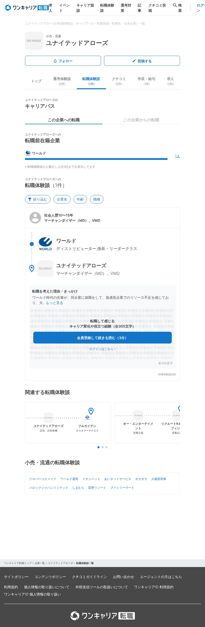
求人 (50, 7)
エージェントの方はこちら (161, 576)
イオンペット (91, 479)
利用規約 (11, 587)
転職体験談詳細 (167, 374)
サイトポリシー (16, 576)
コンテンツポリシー (50, 576)
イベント (64, 7)
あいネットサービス (117, 479)
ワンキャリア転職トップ (18, 563)
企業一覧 (40, 563)
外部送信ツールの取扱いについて (102, 587)
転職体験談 (107, 7)
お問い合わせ (123, 576)
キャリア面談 (85, 7)
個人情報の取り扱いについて (47, 587)
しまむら (78, 488)
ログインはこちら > (102, 349)
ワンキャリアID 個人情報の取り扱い (32, 594)
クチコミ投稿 (157, 7)
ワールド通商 (69, 479)
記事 (139, 7)
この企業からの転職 (141, 119)
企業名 (62, 199)
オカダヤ (141, 479)
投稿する (145, 61)
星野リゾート (97, 488)
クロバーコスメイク (42, 479)
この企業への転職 (64, 119)
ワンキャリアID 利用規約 (154, 587)
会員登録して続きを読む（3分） (102, 338)
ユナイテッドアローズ (60, 563)
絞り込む (40, 199)
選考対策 (126, 7)
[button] (102, 294)
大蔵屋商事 (158, 479)
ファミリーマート (122, 488)
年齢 (80, 199)
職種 (96, 199)
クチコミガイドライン (89, 576)
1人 (177, 156)
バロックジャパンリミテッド (48, 488)
